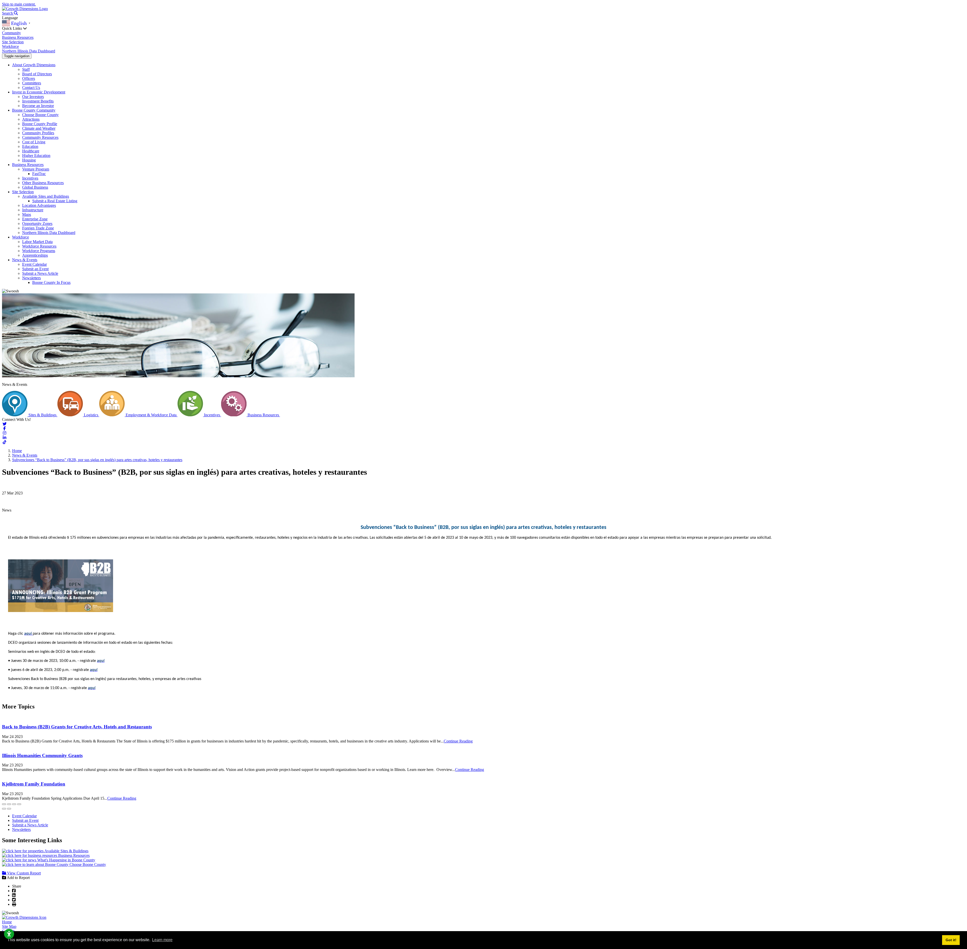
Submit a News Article (40, 273)
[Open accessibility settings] (9, 934)
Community (11, 33)
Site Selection (13, 42)
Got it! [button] (951, 940)
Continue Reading (458, 741)
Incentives (30, 178)
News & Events (24, 260)
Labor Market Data (37, 242)
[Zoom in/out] (19, 804)
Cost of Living (33, 142)
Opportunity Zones (37, 223)
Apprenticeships (35, 255)
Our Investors (33, 96)
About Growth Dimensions (33, 65)
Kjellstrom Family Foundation (33, 784)
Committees (31, 83)
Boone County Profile (39, 124)
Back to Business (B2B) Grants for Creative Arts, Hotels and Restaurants (77, 726)
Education (30, 146)
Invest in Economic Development (38, 92)
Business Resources (17, 37)
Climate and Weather (38, 128)
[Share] (9, 804)
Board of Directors (37, 74)
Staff (26, 69)
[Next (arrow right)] (9, 808)
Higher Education (36, 155)
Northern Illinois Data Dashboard (28, 51)
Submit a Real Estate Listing (54, 201)
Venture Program (35, 169)
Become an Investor (38, 106)
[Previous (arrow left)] (4, 808)
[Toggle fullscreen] (14, 804)
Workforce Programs (38, 251)
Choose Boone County (40, 115)
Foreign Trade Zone (38, 228)
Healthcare (30, 151)
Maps (26, 214)
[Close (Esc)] (4, 804)
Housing (29, 160)
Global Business (35, 187)
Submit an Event (35, 269)
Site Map (9, 926)
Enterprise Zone (35, 219)
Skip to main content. (19, 4)
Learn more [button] (162, 940)
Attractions (31, 119)
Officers (28, 78)
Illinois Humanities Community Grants (42, 755)
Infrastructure (32, 210)
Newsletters (31, 278)
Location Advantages (39, 205)
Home (7, 922)
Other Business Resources (43, 183)
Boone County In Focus (51, 282)
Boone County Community (33, 110)
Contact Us (31, 87)
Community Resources (40, 137)
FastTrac (39, 174)
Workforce (10, 46)
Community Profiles (38, 133)
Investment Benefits (38, 101)
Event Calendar (34, 264)
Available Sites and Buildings (45, 196)
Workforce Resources (39, 246)
